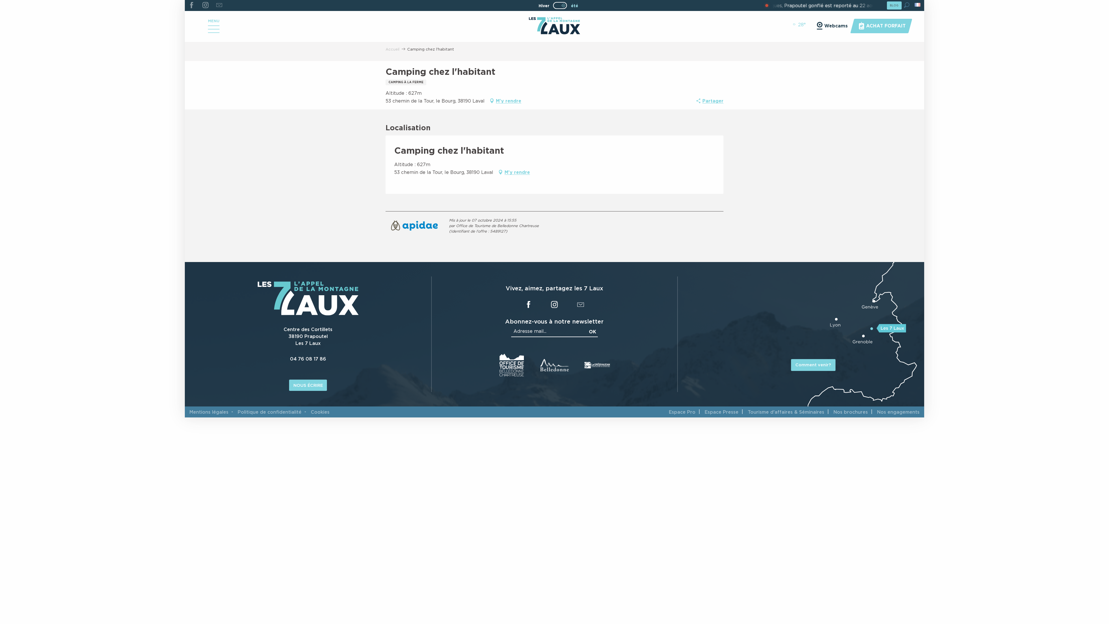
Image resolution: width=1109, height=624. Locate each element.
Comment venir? (813, 365)
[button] (907, 5)
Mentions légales (208, 412)
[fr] (918, 5)
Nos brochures (850, 412)
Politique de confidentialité (270, 412)
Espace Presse (721, 412)
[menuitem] (554, 26)
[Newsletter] (219, 5)
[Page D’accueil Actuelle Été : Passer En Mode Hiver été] (560, 5)
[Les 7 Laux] (308, 313)
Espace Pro (682, 412)
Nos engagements (898, 412)
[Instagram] (205, 5)
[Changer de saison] (562, 5)
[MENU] (213, 31)
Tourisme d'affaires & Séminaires (786, 412)
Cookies (320, 412)
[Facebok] (191, 5)
